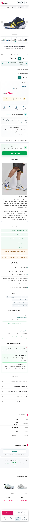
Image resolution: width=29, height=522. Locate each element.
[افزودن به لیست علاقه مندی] (2, 54)
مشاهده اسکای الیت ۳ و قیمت (15, 323)
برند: (27, 54)
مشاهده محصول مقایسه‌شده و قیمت (15, 337)
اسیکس (13, 7)
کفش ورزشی (20, 7)
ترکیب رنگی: (25, 69)
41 (19, 59)
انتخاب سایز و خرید (15, 153)
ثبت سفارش (8, 513)
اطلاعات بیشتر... (20, 122)
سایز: (27, 59)
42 (15, 59)
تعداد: (26, 77)
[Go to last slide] (27, 22)
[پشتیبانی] (19, 2)
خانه (27, 7)
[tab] (16, 34)
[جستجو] (23, 2)
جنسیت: (26, 73)
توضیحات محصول (14, 127)
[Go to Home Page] (4, 2)
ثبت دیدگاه (14, 451)
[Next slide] (2, 22)
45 (12, 59)
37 (23, 59)
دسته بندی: (16, 54)
